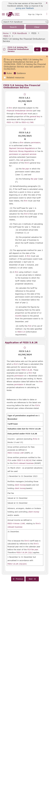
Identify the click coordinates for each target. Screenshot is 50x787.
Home (6, 33)
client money (20, 485)
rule (21, 160)
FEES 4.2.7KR (27, 122)
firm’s (27, 163)
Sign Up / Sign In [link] (35, 14)
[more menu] (47, 14)
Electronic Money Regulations (21, 151)
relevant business (26, 463)
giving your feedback (25, 8)
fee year (25, 169)
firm (10, 108)
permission (35, 142)
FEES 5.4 (21, 332)
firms (35, 439)
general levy (35, 116)
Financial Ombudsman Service (19, 111)
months (18, 316)
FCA (29, 326)
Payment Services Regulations (22, 148)
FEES (34, 33)
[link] (13, 14)
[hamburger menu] (3, 14)
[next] (45, 49)
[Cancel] (47, 56)
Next (31, 579)
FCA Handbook (20, 33)
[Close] (46, 3)
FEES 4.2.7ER (12, 122)
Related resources (15, 77)
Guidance (21, 73)
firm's (16, 364)
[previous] (37, 49)
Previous (19, 579)
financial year (21, 113)
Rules (9, 73)
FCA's (37, 405)
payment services (28, 154)
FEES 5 (7, 36)
